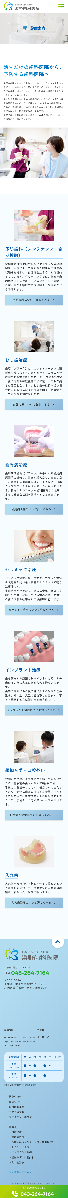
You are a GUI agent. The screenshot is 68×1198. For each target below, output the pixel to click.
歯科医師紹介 (16, 1106)
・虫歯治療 (15, 1131)
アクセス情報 (16, 1111)
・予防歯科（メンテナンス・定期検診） (32, 1142)
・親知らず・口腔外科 (21, 1157)
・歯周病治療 (16, 1137)
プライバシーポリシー (21, 1116)
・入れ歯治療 (16, 1162)
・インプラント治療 (20, 1152)
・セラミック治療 (19, 1147)
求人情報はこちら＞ (20, 1172)
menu (61, 6)
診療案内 (14, 1126)
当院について (16, 1101)
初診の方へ (15, 1096)
